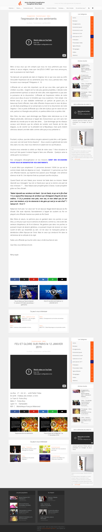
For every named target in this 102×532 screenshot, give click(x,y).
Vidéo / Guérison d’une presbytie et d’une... (21, 327)
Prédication (29, 447)
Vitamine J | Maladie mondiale (52, 498)
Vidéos (48, 16)
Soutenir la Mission (51, 8)
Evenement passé (28, 8)
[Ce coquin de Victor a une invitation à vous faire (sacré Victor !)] (77, 419)
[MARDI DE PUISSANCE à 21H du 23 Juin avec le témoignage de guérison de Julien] (77, 94)
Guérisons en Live (30, 317)
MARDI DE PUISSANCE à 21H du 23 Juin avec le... (86, 95)
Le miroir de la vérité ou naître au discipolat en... (53, 511)
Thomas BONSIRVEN (46, 528)
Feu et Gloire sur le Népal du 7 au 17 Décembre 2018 (49, 489)
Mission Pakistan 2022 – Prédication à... (25, 498)
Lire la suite (77, 159)
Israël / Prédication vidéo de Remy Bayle (47, 518)
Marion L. (54, 528)
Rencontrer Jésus (39, 8)
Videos (18, 8)
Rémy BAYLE (48, 23)
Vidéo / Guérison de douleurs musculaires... (46, 504)
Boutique (61, 8)
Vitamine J (11, 8)
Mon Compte (70, 8)
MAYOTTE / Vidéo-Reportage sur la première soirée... (52, 327)
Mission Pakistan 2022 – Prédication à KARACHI (86, 70)
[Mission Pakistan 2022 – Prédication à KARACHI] (77, 66)
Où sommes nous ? (81, 8)
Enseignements (31, 16)
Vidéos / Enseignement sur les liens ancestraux (51, 318)
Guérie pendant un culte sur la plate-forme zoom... (85, 87)
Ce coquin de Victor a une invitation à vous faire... (86, 421)
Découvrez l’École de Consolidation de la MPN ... (86, 78)
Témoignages (88, 83)
